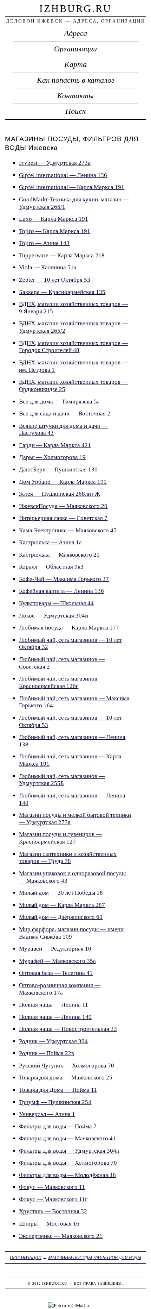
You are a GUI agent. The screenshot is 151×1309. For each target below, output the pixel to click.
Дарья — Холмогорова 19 (52, 457)
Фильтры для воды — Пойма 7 (58, 1126)
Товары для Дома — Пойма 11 (58, 1089)
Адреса (75, 33)
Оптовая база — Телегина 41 (56, 973)
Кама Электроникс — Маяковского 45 (68, 530)
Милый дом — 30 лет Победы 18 (61, 892)
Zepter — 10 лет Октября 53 (54, 279)
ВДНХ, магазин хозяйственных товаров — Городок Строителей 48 (73, 347)
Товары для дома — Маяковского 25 (65, 1077)
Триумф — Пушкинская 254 (55, 1102)
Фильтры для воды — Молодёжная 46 (67, 1175)
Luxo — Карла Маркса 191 (53, 218)
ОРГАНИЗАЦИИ (25, 1257)
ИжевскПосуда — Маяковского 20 (63, 506)
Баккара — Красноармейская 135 (62, 292)
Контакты (75, 96)
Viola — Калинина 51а (48, 267)
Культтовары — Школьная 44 (56, 603)
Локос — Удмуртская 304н (53, 615)
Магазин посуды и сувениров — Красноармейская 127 (60, 838)
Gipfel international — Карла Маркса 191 (71, 187)
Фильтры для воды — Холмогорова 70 (68, 1162)
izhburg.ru (75, 8)
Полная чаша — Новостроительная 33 (68, 1029)
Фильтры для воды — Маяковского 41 (67, 1138)
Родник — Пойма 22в (46, 1053)
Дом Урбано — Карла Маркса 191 (63, 481)
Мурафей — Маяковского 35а (57, 961)
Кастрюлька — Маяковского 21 (59, 554)
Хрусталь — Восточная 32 (53, 1211)
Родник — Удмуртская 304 (53, 1041)
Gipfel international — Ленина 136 (63, 175)
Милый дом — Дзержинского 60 (61, 917)
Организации (75, 49)
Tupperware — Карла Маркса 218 (62, 255)
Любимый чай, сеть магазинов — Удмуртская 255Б (62, 780)
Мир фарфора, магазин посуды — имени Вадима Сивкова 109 (71, 933)
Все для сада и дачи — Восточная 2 (64, 413)
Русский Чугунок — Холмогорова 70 (66, 1065)
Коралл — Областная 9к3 (51, 566)
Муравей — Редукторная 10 (55, 948)
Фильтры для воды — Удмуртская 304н (69, 1150)
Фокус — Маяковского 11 (52, 1187)
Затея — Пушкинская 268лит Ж (59, 493)
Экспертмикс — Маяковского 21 (61, 1236)
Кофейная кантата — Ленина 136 (61, 591)
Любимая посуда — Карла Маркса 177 (69, 627)
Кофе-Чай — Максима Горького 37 (64, 579)
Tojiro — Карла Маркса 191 (54, 231)
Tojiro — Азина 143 (44, 243)
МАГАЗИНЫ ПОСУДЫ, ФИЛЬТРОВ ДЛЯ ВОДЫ (94, 1257)
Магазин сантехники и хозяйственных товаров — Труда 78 (68, 858)
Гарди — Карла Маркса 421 (55, 445)
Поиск (75, 111)
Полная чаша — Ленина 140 (55, 1017)
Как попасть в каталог (75, 80)
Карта (75, 64)
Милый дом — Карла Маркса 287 (62, 905)
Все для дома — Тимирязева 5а (59, 401)
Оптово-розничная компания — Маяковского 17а (59, 989)
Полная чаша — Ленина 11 (53, 1004)
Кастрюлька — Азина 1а (50, 542)
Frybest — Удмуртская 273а (55, 162)
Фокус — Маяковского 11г (53, 1199)
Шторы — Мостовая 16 (49, 1223)
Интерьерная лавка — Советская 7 (63, 518)
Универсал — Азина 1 (47, 1114)
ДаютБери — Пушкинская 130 (58, 469)
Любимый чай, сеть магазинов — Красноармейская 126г (62, 682)
